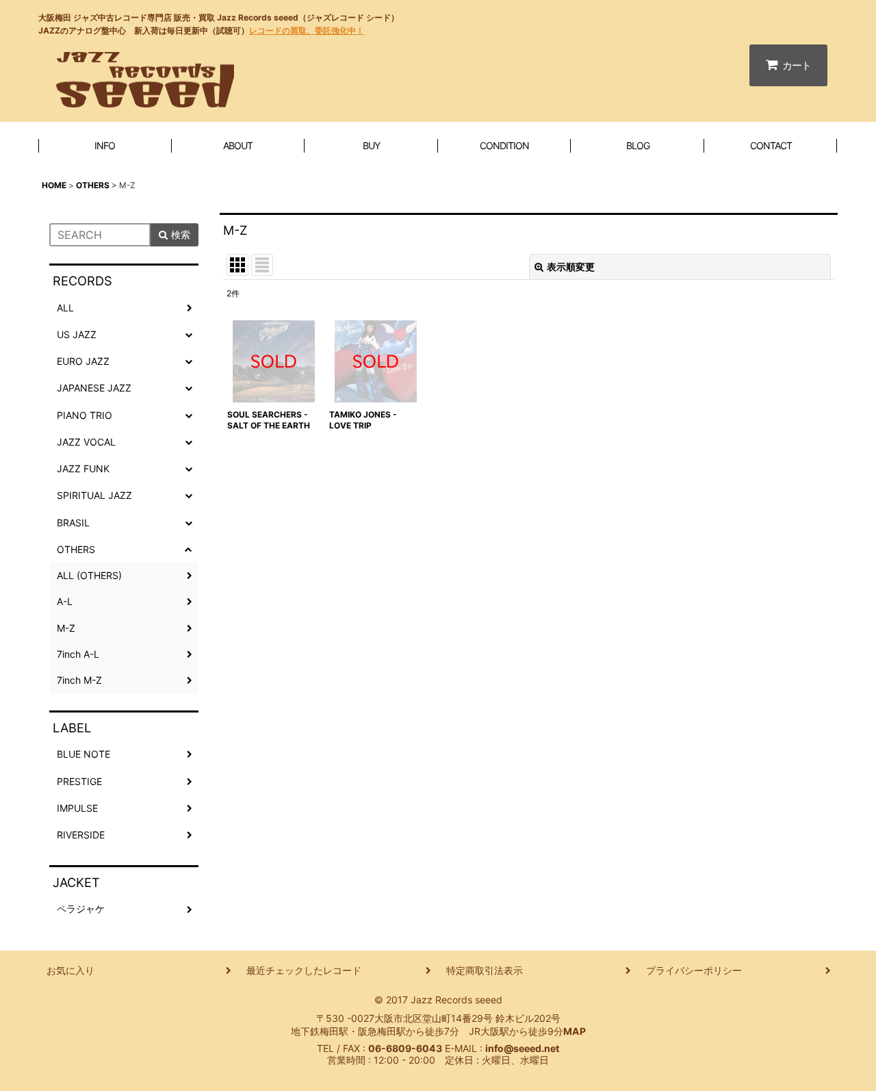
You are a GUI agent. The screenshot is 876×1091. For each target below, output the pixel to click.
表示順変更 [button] (571, 266)
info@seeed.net (522, 1048)
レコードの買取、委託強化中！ (306, 30)
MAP (574, 1031)
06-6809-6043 (405, 1048)
